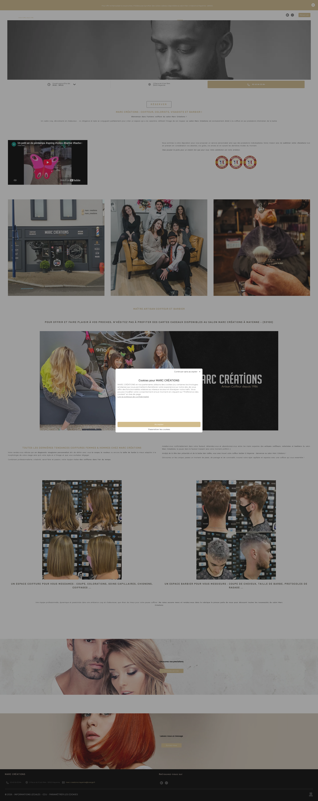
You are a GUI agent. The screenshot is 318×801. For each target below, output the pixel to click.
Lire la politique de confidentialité (133, 397)
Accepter (159, 424)
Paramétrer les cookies (159, 429)
